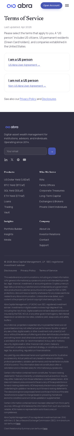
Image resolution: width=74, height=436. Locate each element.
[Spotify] (18, 161)
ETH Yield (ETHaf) (14, 195)
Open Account (51, 5)
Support (44, 245)
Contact (44, 239)
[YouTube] (24, 161)
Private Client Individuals (53, 206)
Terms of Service (48, 270)
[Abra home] (19, 5)
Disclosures (49, 99)
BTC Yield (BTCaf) (14, 185)
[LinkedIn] (6, 161)
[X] (12, 161)
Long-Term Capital (50, 195)
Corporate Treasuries (52, 190)
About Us (44, 228)
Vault (7, 212)
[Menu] (67, 5)
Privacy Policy (28, 99)
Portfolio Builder (13, 228)
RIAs (41, 179)
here (18, 423)
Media (7, 239)
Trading (8, 206)
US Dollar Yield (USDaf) (17, 179)
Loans (7, 201)
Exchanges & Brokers (51, 201)
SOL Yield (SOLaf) (13, 190)
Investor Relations (49, 234)
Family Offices (47, 185)
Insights (8, 234)
